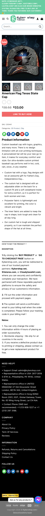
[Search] (7, 18)
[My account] (37, 18)
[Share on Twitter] (13, 134)
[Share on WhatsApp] (4, 134)
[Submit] (40, 26)
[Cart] (42, 18)
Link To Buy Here (22, 114)
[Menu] (3, 19)
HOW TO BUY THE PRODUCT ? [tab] (14, 244)
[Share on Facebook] (9, 134)
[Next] (39, 57)
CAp (22, 128)
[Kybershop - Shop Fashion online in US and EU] (22, 19)
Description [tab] (7, 249)
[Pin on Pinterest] (22, 134)
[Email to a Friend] (18, 134)
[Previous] (6, 57)
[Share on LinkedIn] (27, 134)
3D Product (15, 128)
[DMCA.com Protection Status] (22, 495)
